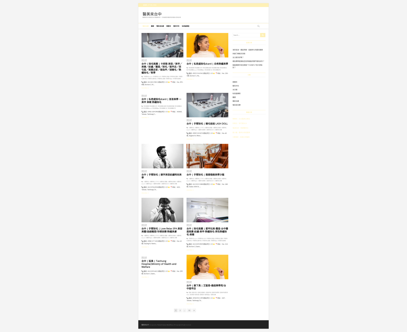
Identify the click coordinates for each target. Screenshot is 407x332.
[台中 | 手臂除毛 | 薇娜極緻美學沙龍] (207, 156)
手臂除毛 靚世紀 (152, 79)
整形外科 (176, 26)
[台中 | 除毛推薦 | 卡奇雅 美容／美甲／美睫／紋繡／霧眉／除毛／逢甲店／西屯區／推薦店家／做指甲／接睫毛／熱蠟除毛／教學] (162, 45)
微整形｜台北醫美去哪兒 (241, 119)
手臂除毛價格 (177, 79)
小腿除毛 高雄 (217, 127)
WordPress (170, 325)
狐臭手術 (208, 292)
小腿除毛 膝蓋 (208, 127)
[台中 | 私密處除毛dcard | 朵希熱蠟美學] (207, 45)
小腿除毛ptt (193, 130)
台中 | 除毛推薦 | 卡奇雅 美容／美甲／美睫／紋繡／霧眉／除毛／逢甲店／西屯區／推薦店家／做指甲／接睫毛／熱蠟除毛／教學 (161, 68)
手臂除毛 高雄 (161, 79)
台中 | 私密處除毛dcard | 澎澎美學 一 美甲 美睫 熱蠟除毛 (161, 100)
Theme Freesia (161, 325)
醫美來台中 (152, 14)
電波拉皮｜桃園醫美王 (240, 128)
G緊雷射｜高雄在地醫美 (241, 137)
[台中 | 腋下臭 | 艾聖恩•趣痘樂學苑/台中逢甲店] (207, 267)
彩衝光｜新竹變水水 (240, 123)
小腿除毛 (191, 127)
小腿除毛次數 (218, 130)
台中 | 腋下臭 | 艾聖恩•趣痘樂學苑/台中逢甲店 (206, 287)
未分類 (235, 90)
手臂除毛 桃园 (165, 76)
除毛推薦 (191, 68)
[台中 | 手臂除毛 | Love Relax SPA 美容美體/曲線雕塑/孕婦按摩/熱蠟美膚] (162, 210)
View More (144, 88)
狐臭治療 (213, 294)
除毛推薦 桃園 (215, 68)
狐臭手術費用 (215, 292)
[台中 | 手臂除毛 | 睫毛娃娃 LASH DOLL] (207, 105)
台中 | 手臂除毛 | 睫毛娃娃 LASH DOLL (207, 123)
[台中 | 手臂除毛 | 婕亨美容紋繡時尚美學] (162, 156)
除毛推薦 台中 (198, 68)
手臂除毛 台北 (157, 76)
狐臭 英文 (194, 292)
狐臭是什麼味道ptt (205, 294)
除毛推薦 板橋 (207, 68)
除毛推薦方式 (208, 70)
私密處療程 (185, 26)
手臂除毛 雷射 (174, 76)
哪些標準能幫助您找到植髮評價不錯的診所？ (248, 61)
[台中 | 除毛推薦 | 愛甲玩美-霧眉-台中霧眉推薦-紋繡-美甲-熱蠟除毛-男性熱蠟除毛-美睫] (207, 210)
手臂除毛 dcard (148, 76)
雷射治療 (146, 26)
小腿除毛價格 (201, 130)
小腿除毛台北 (210, 130)
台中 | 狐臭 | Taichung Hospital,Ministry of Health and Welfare (158, 263)
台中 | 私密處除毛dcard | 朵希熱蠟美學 (207, 63)
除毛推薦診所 (217, 70)
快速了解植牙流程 (239, 53)
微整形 (168, 26)
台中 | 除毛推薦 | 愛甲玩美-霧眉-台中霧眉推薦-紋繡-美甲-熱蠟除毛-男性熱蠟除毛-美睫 (207, 231)
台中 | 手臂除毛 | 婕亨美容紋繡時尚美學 (161, 176)
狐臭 (190, 292)
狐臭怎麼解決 (201, 292)
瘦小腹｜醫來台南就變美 (241, 132)
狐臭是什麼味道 (194, 294)
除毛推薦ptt (200, 70)
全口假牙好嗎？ (238, 57)
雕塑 (152, 26)
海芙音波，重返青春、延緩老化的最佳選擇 (248, 50)
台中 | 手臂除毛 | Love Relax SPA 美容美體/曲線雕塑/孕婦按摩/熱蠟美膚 (161, 230)
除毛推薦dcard (192, 70)
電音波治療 (160, 26)
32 (190, 310)
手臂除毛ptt (169, 79)
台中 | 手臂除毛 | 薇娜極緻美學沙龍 (205, 174)
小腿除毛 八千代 (199, 127)
